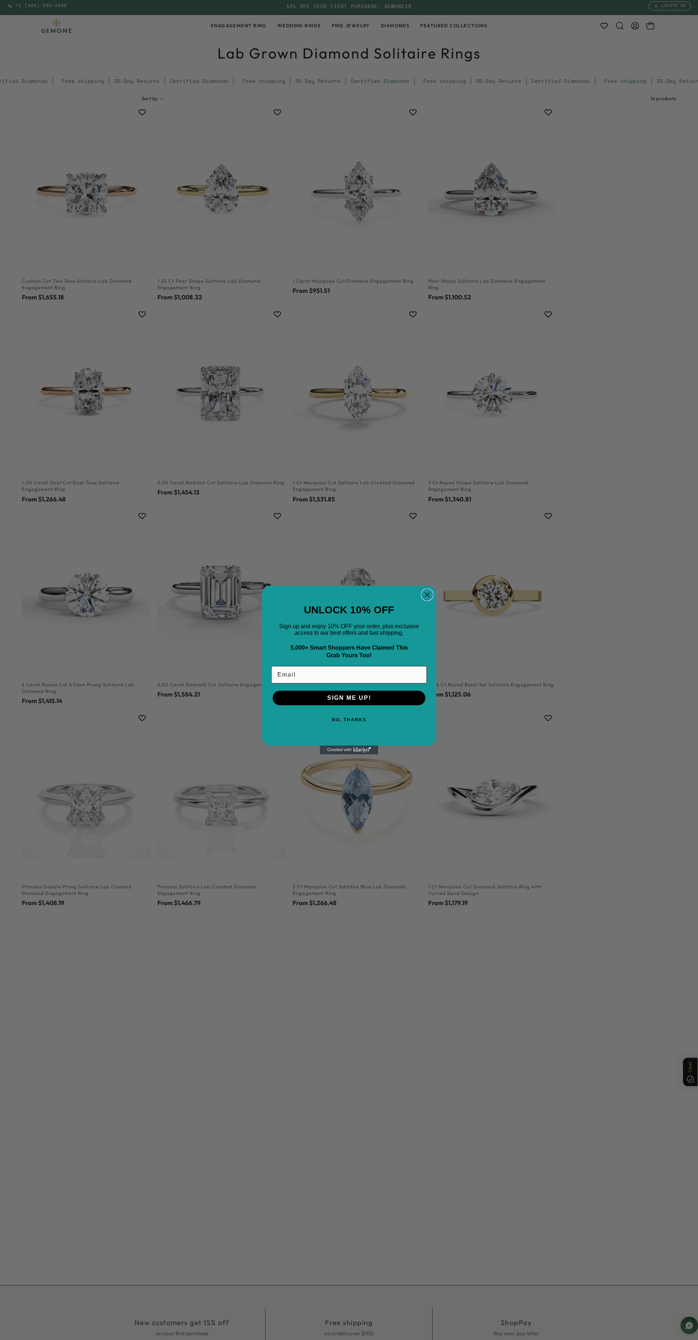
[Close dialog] (427, 594)
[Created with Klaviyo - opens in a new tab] (349, 750)
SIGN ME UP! (349, 698)
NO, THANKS (349, 719)
